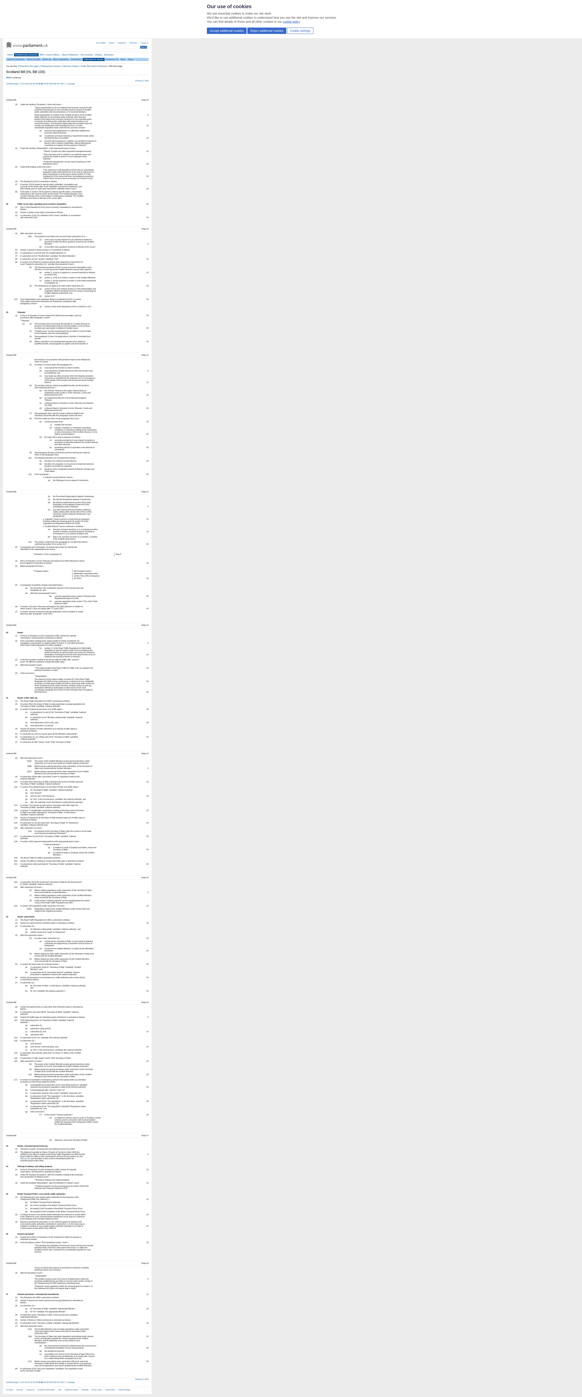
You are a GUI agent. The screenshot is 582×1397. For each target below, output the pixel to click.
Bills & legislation (61, 59)
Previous (139, 81)
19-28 (30, 84)
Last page (71, 84)
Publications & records (94, 59)
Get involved (87, 54)
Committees (76, 59)
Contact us (144, 43)
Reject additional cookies (266, 30)
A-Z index (9, 1390)
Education (109, 54)
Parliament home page (28, 66)
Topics (131, 59)
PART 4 (9, 78)
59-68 (51, 84)
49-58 (45, 84)
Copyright (84, 1390)
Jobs (60, 1390)
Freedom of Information (46, 1390)
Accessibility (100, 43)
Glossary (19, 1390)
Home (10, 54)
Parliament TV (112, 59)
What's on (46, 59)
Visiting (98, 54)
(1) (23, 1159)
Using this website (71, 1390)
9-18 (25, 84)
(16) (28, 1159)
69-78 (56, 84)
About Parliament (70, 54)
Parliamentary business (26, 54)
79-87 (61, 84)
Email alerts (122, 43)
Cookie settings (300, 30)
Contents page (12, 84)
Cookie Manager (124, 1390)
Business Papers (71, 66)
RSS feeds (133, 43)
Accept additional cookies (227, 30)
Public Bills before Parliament (94, 66)
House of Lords (33, 59)
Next (147, 81)
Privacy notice (97, 1390)
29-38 (35, 84)
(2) (49, 1222)
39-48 (40, 84)
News (123, 59)
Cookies (112, 43)
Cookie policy (110, 1390)
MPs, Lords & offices (50, 54)
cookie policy (291, 21)
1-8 (21, 84)
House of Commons (16, 59)
